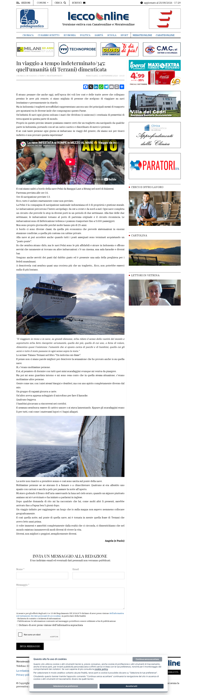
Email (76, 569)
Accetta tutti (131, 686)
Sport (124, 35)
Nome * (20, 569)
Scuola (111, 35)
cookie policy (101, 669)
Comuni (42, 2)
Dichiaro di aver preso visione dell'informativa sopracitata (51, 625)
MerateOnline (142, 35)
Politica (85, 35)
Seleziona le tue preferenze (65, 686)
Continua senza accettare (147, 659)
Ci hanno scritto (48, 35)
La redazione (23, 670)
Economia (70, 35)
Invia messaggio (30, 646)
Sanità (99, 35)
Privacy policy (24, 674)
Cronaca (28, 35)
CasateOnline (165, 35)
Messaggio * (22, 584)
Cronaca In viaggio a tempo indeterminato (39, 76)
